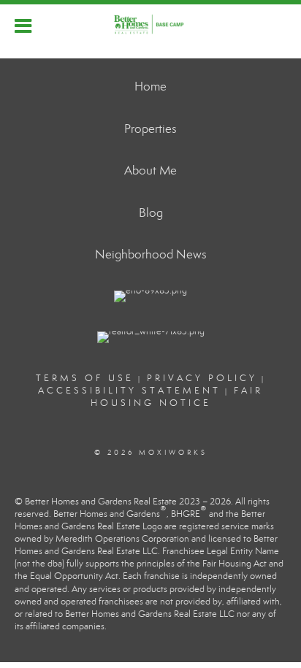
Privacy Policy (202, 378)
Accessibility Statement (129, 390)
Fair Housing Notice (177, 397)
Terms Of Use (85, 378)
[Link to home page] (150, 24)
